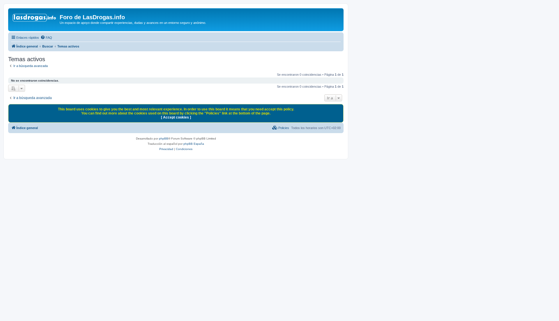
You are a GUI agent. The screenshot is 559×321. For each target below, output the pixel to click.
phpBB (163, 138)
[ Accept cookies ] (176, 117)
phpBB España (193, 143)
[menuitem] (46, 37)
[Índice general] (35, 19)
